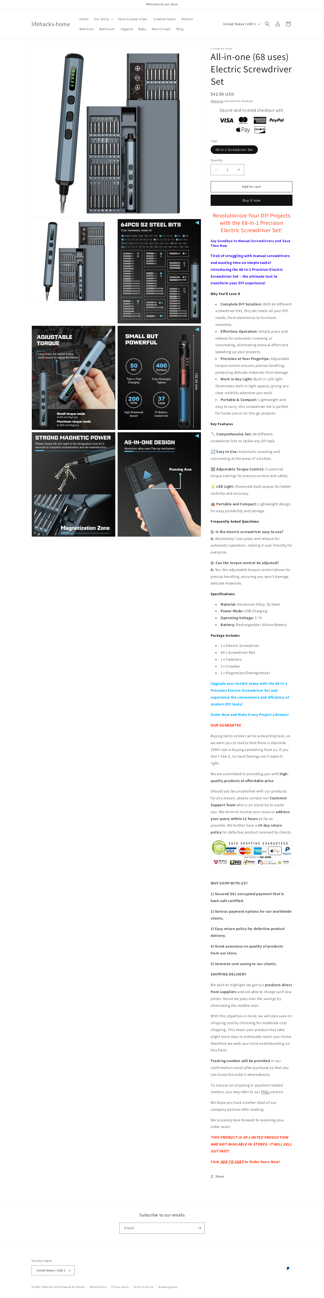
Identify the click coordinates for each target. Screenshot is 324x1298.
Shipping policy (168, 1287)
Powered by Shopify (73, 1287)
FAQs (265, 1091)
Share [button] (219, 1176)
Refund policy (98, 1287)
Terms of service (143, 1287)
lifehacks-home (50, 1287)
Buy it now (252, 200)
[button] (103, 19)
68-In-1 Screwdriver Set (234, 149)
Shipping (217, 101)
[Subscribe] (199, 1228)
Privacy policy (120, 1287)
